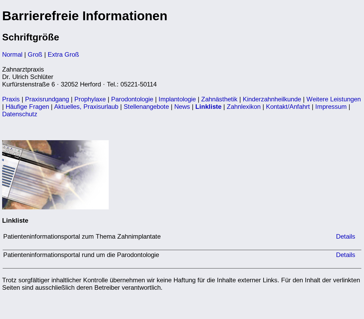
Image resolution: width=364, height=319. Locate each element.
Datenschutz (19, 114)
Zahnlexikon (244, 106)
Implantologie (177, 99)
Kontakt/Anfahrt (288, 106)
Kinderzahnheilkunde (272, 99)
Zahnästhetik (219, 99)
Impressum (331, 106)
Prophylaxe (90, 99)
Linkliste (208, 106)
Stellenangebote (146, 106)
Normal (12, 54)
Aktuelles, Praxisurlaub (86, 106)
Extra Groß (63, 54)
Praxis (11, 99)
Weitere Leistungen (333, 99)
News (182, 106)
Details (344, 236)
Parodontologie (132, 99)
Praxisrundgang (47, 99)
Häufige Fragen (27, 106)
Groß (35, 54)
